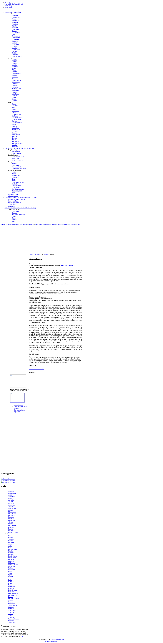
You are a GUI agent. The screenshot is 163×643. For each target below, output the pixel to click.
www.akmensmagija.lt (57, 639)
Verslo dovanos (18, 405)
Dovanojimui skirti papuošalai (19, 411)
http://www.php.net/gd (68, 265)
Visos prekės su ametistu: (36, 369)
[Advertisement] (81, 239)
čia (22, 636)
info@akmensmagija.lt (51, 641)
